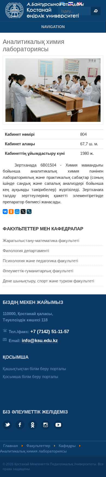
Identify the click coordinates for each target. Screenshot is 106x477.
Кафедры (67, 446)
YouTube (58, 424)
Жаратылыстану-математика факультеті (41, 240)
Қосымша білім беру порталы (30, 376)
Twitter (7, 424)
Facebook (19, 424)
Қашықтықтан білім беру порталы (34, 368)
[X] (23, 211)
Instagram (45, 424)
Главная (10, 446)
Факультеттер (38, 446)
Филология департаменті (26, 250)
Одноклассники (32, 424)
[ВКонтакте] (5, 211)
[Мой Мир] (17, 211)
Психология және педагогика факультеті (40, 260)
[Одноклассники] (11, 211)
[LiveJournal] (29, 211)
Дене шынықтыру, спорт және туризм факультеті (48, 281)
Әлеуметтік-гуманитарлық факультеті (38, 270)
